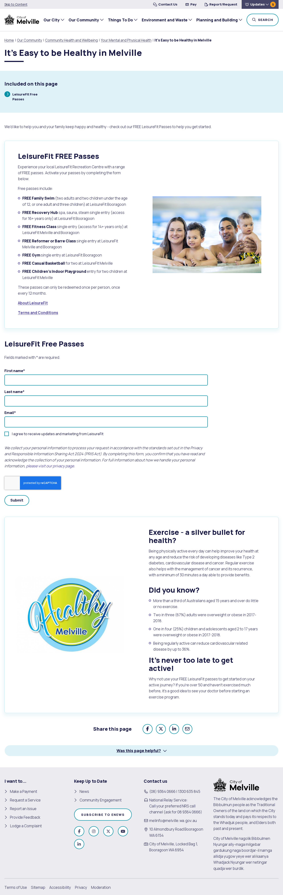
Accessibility (60, 887)
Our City (52, 19)
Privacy (81, 887)
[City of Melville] (21, 20)
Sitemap (38, 887)
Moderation (101, 887)
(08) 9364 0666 (162, 791)
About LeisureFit (33, 302)
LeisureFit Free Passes (25, 96)
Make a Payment (23, 791)
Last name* (14, 391)
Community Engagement (101, 800)
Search (268, 19)
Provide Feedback (25, 817)
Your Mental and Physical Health (126, 40)
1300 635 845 (189, 791)
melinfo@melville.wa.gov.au (173, 820)
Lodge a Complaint (26, 825)
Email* (10, 412)
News (84, 791)
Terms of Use (15, 887)
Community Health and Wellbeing (71, 40)
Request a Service (25, 800)
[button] (260, 4)
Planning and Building (217, 19)
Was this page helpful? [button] (139, 750)
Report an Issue (23, 808)
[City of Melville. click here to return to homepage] (236, 784)
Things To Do (120, 19)
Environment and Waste (164, 19)
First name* (14, 370)
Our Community (84, 19)
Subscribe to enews (103, 815)
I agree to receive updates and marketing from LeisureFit (57, 433)
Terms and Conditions (38, 312)
